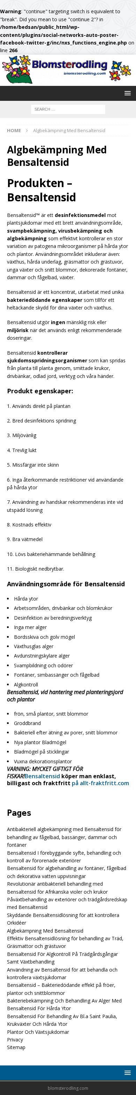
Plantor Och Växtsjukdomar (38, 1032)
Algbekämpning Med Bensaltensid (45, 930)
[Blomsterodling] (68, 82)
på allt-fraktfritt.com (100, 783)
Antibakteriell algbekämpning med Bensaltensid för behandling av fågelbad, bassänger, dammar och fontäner (64, 837)
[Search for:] (68, 108)
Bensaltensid (42, 776)
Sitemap (16, 1047)
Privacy (15, 1039)
